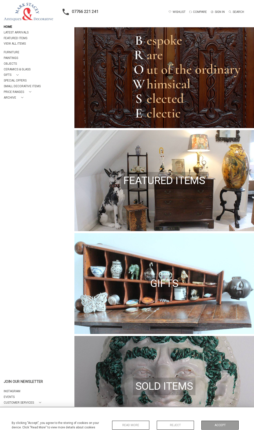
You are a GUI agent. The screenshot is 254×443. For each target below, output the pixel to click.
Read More (130, 425)
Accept (220, 425)
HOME (8, 26)
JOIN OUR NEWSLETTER (23, 382)
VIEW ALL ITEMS (15, 43)
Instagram (12, 391)
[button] (12, 75)
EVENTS (9, 397)
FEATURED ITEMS (15, 38)
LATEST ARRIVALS (16, 32)
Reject (175, 425)
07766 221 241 (85, 11)
